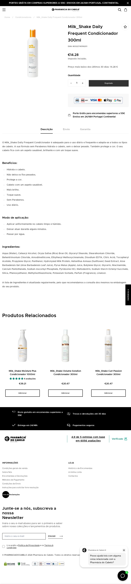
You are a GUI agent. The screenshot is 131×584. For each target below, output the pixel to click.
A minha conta (75, 472)
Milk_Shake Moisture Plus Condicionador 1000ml (22, 373)
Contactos (73, 476)
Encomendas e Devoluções (14, 476)
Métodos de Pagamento (13, 480)
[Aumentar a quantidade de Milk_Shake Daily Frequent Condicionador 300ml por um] (83, 83)
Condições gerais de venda (14, 468)
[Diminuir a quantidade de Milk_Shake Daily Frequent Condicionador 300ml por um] (71, 83)
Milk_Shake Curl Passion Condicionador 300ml (108, 373)
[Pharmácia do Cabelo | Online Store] (66, 10)
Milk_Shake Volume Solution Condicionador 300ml (65, 373)
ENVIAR (51, 536)
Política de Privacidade (29, 545)
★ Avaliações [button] (128, 295)
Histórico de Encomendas (80, 468)
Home (7, 17)
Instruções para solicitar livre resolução (20, 488)
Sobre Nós (7, 472)
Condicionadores (23, 17)
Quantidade (74, 75)
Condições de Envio (11, 484)
